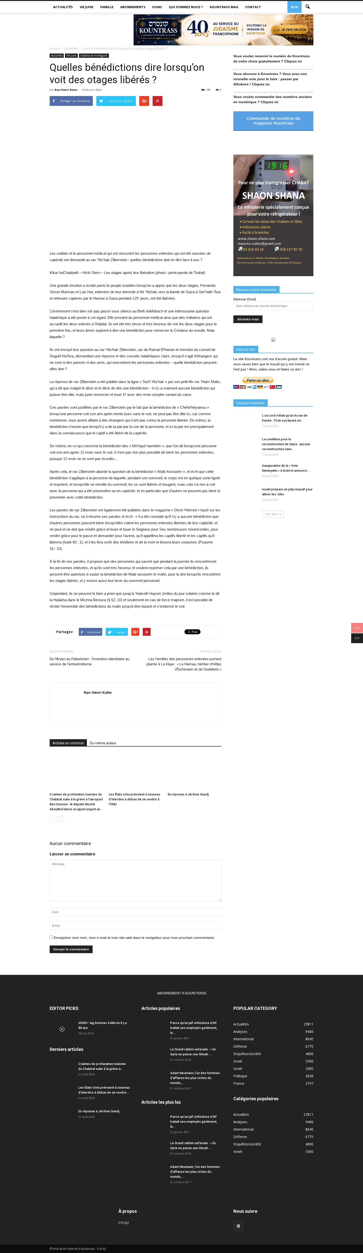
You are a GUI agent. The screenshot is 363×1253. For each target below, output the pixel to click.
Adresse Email (244, 299)
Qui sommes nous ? (186, 7)
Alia (294, 7)
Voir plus (271, 514)
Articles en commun (68, 743)
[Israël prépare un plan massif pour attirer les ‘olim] (245, 495)
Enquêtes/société (247, 1053)
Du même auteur (103, 743)
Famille (106, 7)
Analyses (240, 1031)
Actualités (63, 7)
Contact (253, 7)
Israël (237, 1061)
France (238, 1083)
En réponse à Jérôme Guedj (188, 794)
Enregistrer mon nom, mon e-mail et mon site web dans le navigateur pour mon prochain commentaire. (134, 938)
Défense (240, 1046)
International (243, 1039)
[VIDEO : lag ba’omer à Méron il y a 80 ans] (62, 1029)
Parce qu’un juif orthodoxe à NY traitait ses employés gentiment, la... (193, 1028)
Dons (157, 7)
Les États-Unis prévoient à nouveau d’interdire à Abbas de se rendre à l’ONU (134, 799)
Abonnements (132, 7)
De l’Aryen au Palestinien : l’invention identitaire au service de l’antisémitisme (89, 661)
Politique (240, 1076)
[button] (307, 7)
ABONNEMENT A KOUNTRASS (181, 993)
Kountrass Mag (224, 7)
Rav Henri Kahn (66, 90)
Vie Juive (86, 7)
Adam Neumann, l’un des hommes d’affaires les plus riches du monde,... (195, 1078)
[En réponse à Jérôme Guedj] (195, 771)
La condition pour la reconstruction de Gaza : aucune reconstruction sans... (286, 444)
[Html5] (238, 1226)
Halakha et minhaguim (94, 55)
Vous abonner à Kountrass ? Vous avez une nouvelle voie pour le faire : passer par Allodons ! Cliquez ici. (270, 79)
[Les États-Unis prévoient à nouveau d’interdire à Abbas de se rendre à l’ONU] (135, 771)
